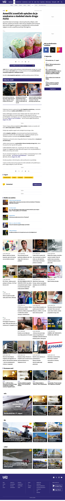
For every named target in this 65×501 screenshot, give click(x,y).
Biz (3, 485)
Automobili (20, 485)
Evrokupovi (12, 215)
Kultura (12, 485)
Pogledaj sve (52, 89)
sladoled (20, 177)
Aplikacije (39, 489)
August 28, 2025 (16, 157)
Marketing (39, 482)
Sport (4, 484)
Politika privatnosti (41, 487)
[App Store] (57, 489)
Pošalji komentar (37, 184)
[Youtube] (61, 477)
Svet (4, 10)
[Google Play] (57, 485)
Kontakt (38, 492)
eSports (19, 482)
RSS (37, 490)
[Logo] (4, 2)
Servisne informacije (39, 463)
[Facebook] (46, 50)
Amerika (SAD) (7, 177)
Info (4, 482)
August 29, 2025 (7, 120)
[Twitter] (52, 50)
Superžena (12, 487)
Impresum (39, 484)
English (29, 485)
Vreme (29, 487)
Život (4, 487)
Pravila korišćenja (41, 485)
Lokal (19, 487)
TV (28, 484)
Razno (5, 411)
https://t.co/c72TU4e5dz (14, 118)
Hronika (6, 461)
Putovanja (12, 484)
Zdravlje (12, 482)
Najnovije (10, 1)
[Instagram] (59, 50)
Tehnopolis (20, 484)
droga (14, 177)
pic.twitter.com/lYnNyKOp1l (19, 155)
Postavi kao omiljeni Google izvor (18, 65)
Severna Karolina (29, 177)
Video (29, 482)
